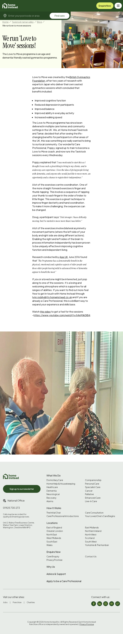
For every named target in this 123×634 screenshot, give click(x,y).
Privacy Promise (54, 560)
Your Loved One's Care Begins (100, 516)
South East (51, 541)
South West (91, 541)
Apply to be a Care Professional (63, 581)
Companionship (93, 480)
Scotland (89, 538)
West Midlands (53, 538)
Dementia (51, 490)
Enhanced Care (92, 498)
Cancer (89, 490)
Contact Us (90, 556)
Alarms (49, 501)
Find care (59, 15)
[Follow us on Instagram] (105, 603)
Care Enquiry (52, 556)
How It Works (53, 508)
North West (90, 534)
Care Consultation (94, 512)
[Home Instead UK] (11, 476)
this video (45, 311)
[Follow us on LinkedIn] (99, 603)
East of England (54, 527)
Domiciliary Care (54, 480)
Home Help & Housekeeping (60, 483)
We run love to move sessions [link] (16, 25)
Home (5, 22)
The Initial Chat (53, 512)
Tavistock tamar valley (23, 22)
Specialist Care (92, 487)
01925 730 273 (11, 507)
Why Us (50, 566)
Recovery (51, 498)
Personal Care (92, 483)
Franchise (17, 602)
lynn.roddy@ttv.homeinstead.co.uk (52, 297)
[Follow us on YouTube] (111, 603)
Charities (31, 602)
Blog (39, 22)
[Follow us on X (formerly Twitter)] (117, 603)
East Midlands (92, 527)
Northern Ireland (93, 531)
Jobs (5, 602)
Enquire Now (105, 5)
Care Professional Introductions (62, 516)
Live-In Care (91, 501)
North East (51, 534)
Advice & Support (56, 573)
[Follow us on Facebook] (93, 603)
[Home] (10, 5)
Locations (52, 522)
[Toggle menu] (118, 6)
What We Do (53, 475)
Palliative (89, 494)
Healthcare (52, 487)
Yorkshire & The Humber (97, 545)
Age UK (64, 257)
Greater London (54, 531)
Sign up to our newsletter (22, 489)
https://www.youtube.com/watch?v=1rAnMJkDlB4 (62, 315)
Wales (49, 545)
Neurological (53, 494)
